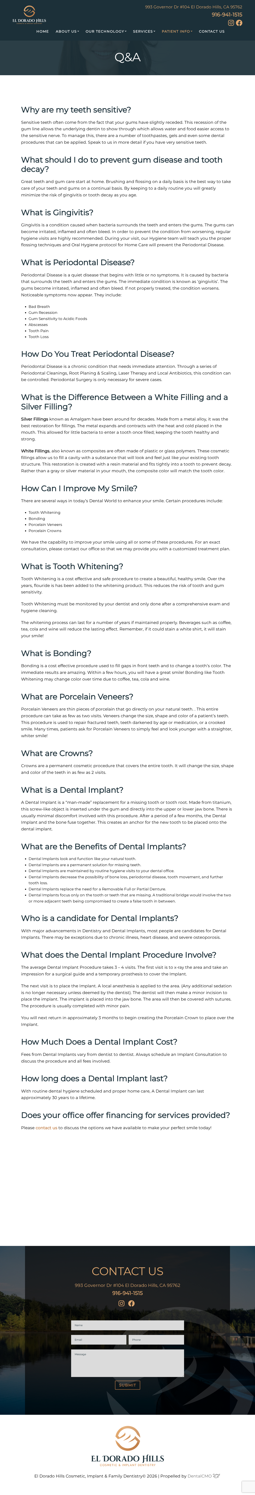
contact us (46, 1127)
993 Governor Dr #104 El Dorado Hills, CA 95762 (193, 6)
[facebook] (239, 25)
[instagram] (231, 24)
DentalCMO (200, 1476)
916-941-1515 (227, 14)
